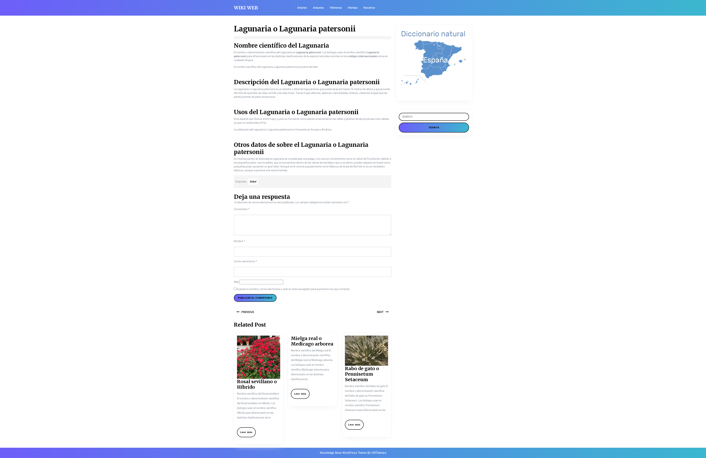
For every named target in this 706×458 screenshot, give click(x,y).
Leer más (248, 434)
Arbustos (318, 7)
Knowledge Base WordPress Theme (343, 453)
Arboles (302, 7)
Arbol (253, 181)
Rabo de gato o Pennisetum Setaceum (362, 374)
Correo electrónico (245, 261)
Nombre (239, 241)
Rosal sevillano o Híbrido (257, 384)
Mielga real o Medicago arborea (312, 341)
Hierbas (352, 7)
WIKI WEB (246, 8)
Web (236, 281)
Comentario (241, 209)
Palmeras (336, 7)
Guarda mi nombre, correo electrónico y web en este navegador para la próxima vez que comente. (293, 289)
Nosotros (369, 7)
